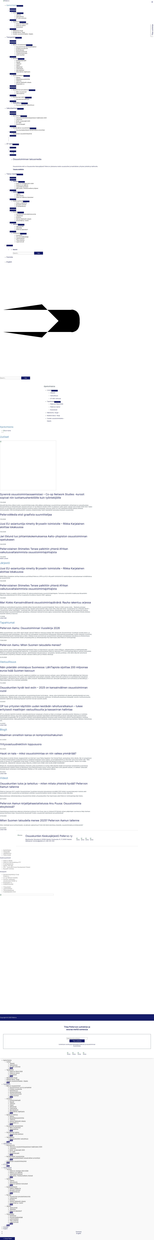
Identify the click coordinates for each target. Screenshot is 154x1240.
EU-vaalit (12, 1151)
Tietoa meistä (7, 855)
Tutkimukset (13, 1108)
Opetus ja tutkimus (12, 1115)
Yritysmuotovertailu (16, 1094)
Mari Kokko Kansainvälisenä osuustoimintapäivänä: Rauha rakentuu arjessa (45, 602)
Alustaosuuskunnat (15, 1092)
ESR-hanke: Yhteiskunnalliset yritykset (21, 1175)
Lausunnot (13, 1148)
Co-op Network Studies (10, 878)
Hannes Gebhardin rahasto (18, 1121)
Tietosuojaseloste (8, 890)
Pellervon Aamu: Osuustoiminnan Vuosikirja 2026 (30, 628)
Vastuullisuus (13, 1065)
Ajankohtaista (7, 850)
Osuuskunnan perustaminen (14, 1126)
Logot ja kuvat (14, 1222)
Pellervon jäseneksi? (16, 1211)
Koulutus (12, 1200)
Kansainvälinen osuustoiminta (15, 1156)
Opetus (12, 1116)
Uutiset (8, 1062)
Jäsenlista (13, 1209)
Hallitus (12, 1180)
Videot (12, 1105)
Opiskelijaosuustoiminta (17, 1118)
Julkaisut (12, 1103)
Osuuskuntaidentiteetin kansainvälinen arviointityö (25, 1158)
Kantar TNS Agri (8, 865)
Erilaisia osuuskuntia (16, 1089)
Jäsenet (8, 1206)
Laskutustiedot (7, 888)
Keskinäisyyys (14, 1090)
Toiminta (9, 1169)
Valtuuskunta (13, 1182)
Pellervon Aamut (15, 1073)
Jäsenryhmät (13, 1208)
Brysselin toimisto (8, 869)
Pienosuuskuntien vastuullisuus (19, 1139)
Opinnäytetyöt (14, 1110)
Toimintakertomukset (16, 1174)
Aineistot (9, 1099)
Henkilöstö (13, 1216)
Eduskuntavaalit (14, 1153)
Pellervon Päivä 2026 (16, 1071)
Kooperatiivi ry (7, 882)
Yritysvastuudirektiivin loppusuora (20, 744)
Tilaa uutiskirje (14, 1220)
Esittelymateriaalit (15, 1100)
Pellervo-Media (7, 861)
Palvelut (8, 1195)
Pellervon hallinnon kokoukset (19, 1184)
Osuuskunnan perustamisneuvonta (20, 1196)
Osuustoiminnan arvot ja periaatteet (20, 1087)
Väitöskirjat (13, 1107)
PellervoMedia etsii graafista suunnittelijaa (26, 514)
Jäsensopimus (14, 1129)
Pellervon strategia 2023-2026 (19, 1171)
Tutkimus (12, 1119)
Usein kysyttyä (14, 1095)
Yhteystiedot (7, 887)
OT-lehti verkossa (15, 1066)
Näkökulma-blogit (11, 1078)
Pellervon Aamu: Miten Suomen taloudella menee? (30, 645)
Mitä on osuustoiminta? (13, 1086)
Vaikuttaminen (7, 853)
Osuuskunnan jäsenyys (16, 1134)
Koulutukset (13, 1074)
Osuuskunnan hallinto (12, 1132)
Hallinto (8, 1179)
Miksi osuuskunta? (15, 1127)
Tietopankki (6, 851)
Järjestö (12, 1063)
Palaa (11, 1068)
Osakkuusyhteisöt (11, 1187)
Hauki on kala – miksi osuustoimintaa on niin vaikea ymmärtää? (38, 753)
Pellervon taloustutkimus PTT (12, 862)
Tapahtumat (10, 1070)
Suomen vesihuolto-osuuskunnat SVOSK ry (10, 880)
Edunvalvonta (10, 1145)
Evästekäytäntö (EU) (9, 892)
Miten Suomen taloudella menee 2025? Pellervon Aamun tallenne (39, 820)
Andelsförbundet (8, 884)
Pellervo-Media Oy (15, 1188)
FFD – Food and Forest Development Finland (16, 867)
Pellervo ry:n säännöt (16, 1172)
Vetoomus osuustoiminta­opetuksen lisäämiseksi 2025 (26, 1147)
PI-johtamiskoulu (8, 864)
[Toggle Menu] (20, 6)
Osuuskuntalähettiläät (16, 1217)
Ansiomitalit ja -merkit (16, 1203)
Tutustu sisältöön (18, 169)
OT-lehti (5, 1164)
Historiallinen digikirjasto (17, 1111)
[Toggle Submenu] (54, 390)
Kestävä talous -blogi (12, 1079)
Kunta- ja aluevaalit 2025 (17, 1150)
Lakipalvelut (13, 1198)
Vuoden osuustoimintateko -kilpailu (17, 1081)
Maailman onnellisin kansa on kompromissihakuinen (31, 735)
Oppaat (12, 1102)
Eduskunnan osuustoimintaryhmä (16, 1161)
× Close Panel (7, 1238)
